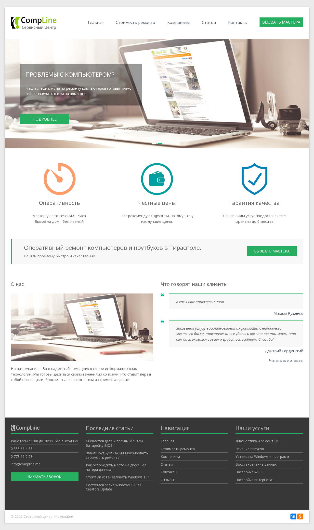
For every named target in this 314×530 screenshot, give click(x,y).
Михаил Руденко (288, 313)
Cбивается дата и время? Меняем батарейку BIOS (114, 443)
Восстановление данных (256, 464)
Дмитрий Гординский (284, 350)
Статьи (209, 22)
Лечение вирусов (250, 448)
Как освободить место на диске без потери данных (116, 467)
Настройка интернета (254, 479)
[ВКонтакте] (293, 516)
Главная (96, 22)
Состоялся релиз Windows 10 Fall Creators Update (113, 487)
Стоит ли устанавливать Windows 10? (117, 477)
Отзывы (167, 479)
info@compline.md (25, 464)
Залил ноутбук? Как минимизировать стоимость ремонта (117, 455)
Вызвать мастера (281, 22)
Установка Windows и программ (262, 456)
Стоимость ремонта (135, 22)
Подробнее (45, 119)
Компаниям (178, 22)
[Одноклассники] (300, 516)
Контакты (237, 22)
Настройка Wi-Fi (249, 472)
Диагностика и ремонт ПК (257, 441)
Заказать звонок (44, 476)
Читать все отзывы (286, 360)
